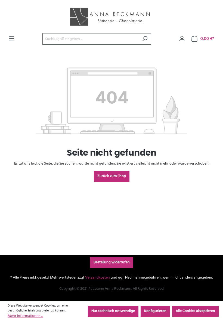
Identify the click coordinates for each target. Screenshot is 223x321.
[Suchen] (144, 39)
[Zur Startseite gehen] (109, 17)
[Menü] (11, 38)
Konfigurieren (155, 311)
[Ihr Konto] (182, 38)
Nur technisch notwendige (113, 311)
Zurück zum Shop (111, 176)
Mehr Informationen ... (25, 316)
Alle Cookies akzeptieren (195, 311)
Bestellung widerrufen (112, 262)
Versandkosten (97, 277)
